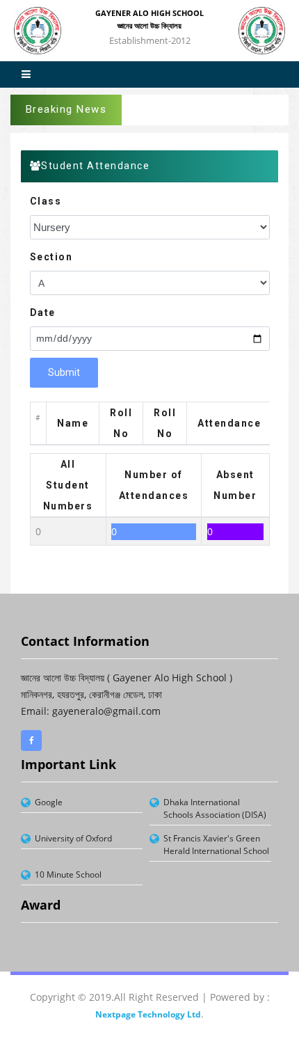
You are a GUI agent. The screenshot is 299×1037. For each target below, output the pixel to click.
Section (51, 256)
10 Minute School (68, 874)
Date (43, 312)
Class (46, 201)
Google (49, 802)
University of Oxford (73, 838)
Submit (64, 372)
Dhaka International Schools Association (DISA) (214, 808)
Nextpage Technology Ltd (148, 1014)
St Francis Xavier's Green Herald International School (216, 844)
